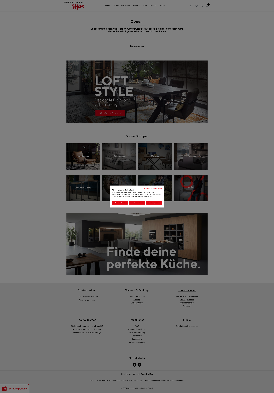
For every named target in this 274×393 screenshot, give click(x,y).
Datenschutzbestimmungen (153, 188)
